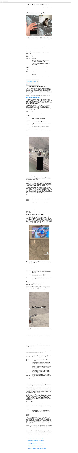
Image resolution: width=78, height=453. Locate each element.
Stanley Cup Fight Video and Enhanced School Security (35, 443)
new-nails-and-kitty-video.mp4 (33, 97)
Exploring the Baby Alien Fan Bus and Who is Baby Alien (36, 440)
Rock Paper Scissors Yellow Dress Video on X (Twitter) (35, 445)
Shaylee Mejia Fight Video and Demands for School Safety (36, 438)
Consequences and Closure (30, 84)
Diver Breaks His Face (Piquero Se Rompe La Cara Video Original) (37, 448)
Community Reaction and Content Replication (32, 82)
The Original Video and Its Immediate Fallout (32, 81)
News (26, 437)
